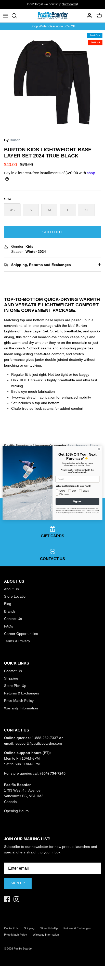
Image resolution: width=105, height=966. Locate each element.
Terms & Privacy (17, 641)
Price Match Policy (19, 701)
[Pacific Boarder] (52, 16)
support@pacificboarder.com (39, 743)
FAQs (8, 626)
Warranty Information (21, 708)
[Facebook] (7, 899)
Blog (7, 604)
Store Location (16, 596)
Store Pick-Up (15, 686)
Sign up (18, 883)
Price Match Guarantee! (62, 6)
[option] (52, 82)
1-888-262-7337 (45, 738)
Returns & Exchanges (21, 693)
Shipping (11, 678)
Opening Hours (16, 811)
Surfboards (69, 4)
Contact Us (13, 619)
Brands (10, 611)
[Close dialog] (99, 449)
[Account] (88, 15)
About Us (11, 589)
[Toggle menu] (5, 15)
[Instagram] (16, 899)
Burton (15, 140)
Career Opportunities (21, 634)
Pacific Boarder (23, 948)
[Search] (16, 15)
